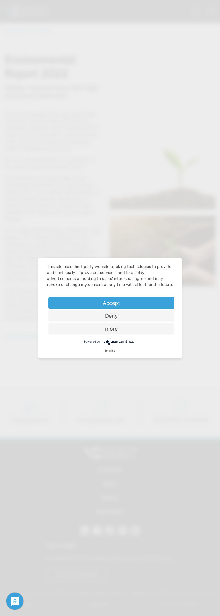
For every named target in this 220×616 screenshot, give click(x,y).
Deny (111, 316)
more (111, 329)
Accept (111, 303)
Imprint (110, 350)
